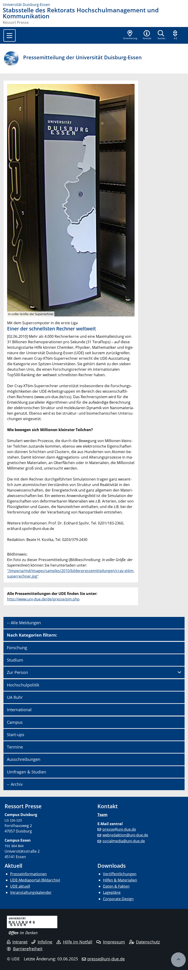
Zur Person (17, 672)
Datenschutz (148, 942)
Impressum (114, 942)
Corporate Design (118, 898)
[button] (147, 35)
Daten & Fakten (116, 886)
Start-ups (15, 734)
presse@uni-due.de (119, 829)
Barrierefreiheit (27, 948)
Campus (15, 722)
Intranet (20, 942)
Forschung (17, 647)
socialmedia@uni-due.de (123, 840)
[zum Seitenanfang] (178, 959)
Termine (15, 747)
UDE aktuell (20, 886)
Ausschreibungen (23, 759)
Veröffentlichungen (119, 873)
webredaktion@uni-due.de (125, 835)
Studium (15, 660)
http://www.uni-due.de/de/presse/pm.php (43, 599)
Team (102, 814)
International (19, 709)
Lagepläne (112, 892)
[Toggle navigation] (9, 35)
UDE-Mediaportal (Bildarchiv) (35, 880)
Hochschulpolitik (23, 685)
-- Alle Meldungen (24, 622)
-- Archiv (15, 784)
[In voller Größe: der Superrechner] (71, 199)
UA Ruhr (15, 697)
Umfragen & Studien (26, 772)
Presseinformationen (28, 873)
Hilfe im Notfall (77, 942)
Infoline (45, 942)
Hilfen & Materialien (120, 880)
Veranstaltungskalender (31, 892)
